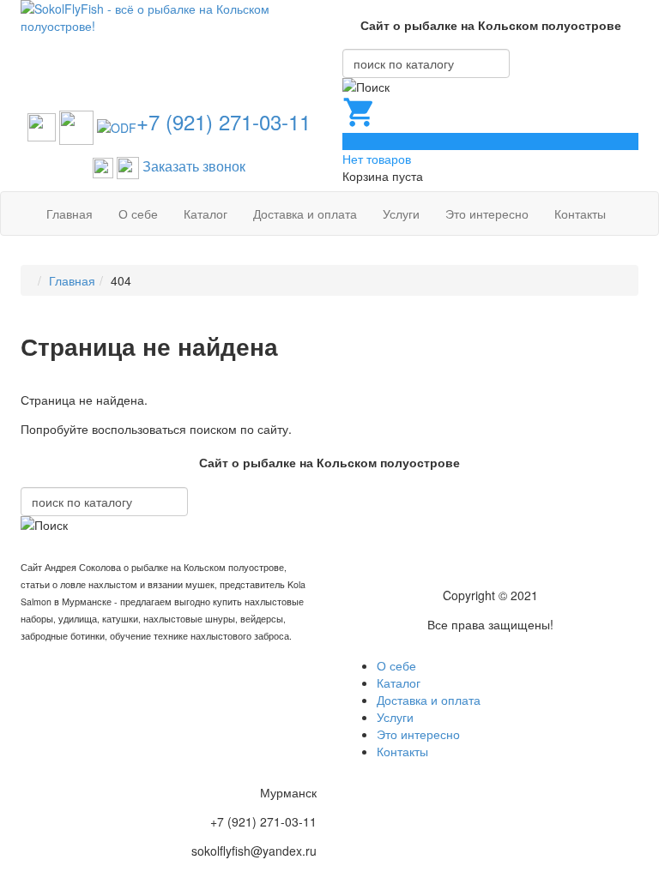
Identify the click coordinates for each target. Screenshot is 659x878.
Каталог (205, 213)
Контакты (580, 213)
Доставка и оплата (305, 213)
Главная (69, 213)
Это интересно (487, 213)
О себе (138, 213)
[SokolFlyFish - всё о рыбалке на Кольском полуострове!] (169, 15)
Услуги (401, 213)
